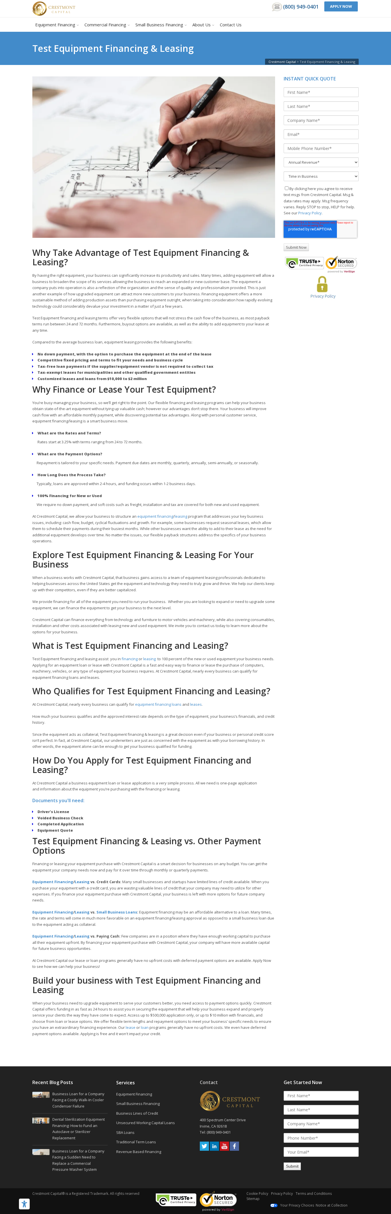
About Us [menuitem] (201, 24)
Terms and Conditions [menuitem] (314, 1193)
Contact (209, 1082)
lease (130, 1027)
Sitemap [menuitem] (253, 1198)
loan (145, 1027)
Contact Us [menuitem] (231, 24)
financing (130, 658)
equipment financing (155, 516)
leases (196, 704)
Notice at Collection (331, 1205)
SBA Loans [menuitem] (125, 1132)
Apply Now (341, 6)
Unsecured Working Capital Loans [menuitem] (145, 1122)
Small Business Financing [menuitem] (159, 24)
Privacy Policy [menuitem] (282, 1193)
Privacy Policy (310, 212)
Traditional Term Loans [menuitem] (136, 1141)
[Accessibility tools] (24, 1204)
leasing (181, 516)
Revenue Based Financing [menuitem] (138, 1151)
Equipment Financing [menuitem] (55, 24)
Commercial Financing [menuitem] (105, 24)
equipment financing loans (158, 704)
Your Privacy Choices (296, 1205)
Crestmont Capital (282, 62)
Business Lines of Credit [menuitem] (137, 1113)
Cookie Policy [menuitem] (257, 1193)
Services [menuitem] (125, 1083)
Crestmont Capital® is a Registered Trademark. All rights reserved (85, 1193)
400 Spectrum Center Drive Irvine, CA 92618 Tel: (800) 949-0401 (223, 1126)
